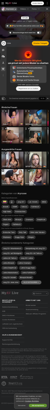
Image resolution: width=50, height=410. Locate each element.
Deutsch (38, 293)
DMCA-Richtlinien (8, 315)
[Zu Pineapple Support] (4, 383)
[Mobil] (12, 202)
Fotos (36, 9)
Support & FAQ (7, 340)
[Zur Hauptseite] (15, 3)
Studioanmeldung (32, 309)
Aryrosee (21, 193)
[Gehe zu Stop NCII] (15, 383)
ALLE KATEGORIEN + (31, 282)
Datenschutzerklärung (10, 307)
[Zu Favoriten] (3, 43)
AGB (3, 311)
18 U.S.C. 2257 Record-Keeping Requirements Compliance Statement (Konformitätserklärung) (21, 392)
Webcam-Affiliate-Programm (36, 314)
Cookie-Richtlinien (8, 320)
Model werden (31, 305)
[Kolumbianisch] (4, 202)
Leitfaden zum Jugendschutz (12, 324)
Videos (24, 9)
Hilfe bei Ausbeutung (9, 328)
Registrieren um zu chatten (28, 88)
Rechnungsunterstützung (11, 344)
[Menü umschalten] (2, 3)
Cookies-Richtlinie (32, 401)
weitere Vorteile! (32, 85)
